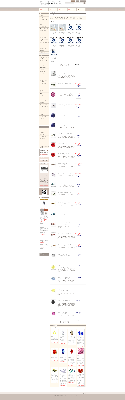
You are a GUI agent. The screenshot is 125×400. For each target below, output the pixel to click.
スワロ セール (42, 15)
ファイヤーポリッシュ (43, 95)
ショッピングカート (81, 9)
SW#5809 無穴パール (43, 73)
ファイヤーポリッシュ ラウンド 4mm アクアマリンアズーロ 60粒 (71, 375)
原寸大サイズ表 (42, 138)
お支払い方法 (52, 395)
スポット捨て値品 (42, 52)
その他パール (42, 118)
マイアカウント (83, 1)
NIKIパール (41, 93)
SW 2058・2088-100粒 (43, 32)
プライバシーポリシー (70, 395)
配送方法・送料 (56, 395)
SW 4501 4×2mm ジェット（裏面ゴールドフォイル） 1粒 (44, 245)
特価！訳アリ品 (42, 50)
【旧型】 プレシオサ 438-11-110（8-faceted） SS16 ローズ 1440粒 (80, 356)
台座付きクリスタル (43, 102)
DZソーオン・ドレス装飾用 (44, 28)
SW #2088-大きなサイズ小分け (44, 42)
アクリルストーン (42, 114)
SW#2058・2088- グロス (43, 30)
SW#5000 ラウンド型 (43, 69)
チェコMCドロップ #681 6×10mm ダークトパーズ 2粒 (44, 237)
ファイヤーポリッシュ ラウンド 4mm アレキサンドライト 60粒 (63, 375)
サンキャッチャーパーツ (43, 19)
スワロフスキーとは (43, 136)
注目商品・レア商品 (43, 48)
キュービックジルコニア (43, 104)
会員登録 (73, 1)
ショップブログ (42, 134)
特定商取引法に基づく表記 (62, 395)
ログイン (77, 1)
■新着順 (62, 61)
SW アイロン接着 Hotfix (43, 37)
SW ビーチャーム (42, 78)
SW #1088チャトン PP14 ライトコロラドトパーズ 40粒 (44, 228)
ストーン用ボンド (42, 112)
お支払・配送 (53, 9)
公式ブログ (44, 186)
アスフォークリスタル (43, 26)
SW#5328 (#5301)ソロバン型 (44, 67)
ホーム (43, 9)
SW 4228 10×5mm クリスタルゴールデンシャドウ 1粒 (71, 337)
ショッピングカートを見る (44, 154)
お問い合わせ (71, 9)
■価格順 (59, 61)
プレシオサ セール (42, 17)
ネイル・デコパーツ (43, 116)
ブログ (62, 9)
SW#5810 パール (42, 71)
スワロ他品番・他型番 (43, 65)
